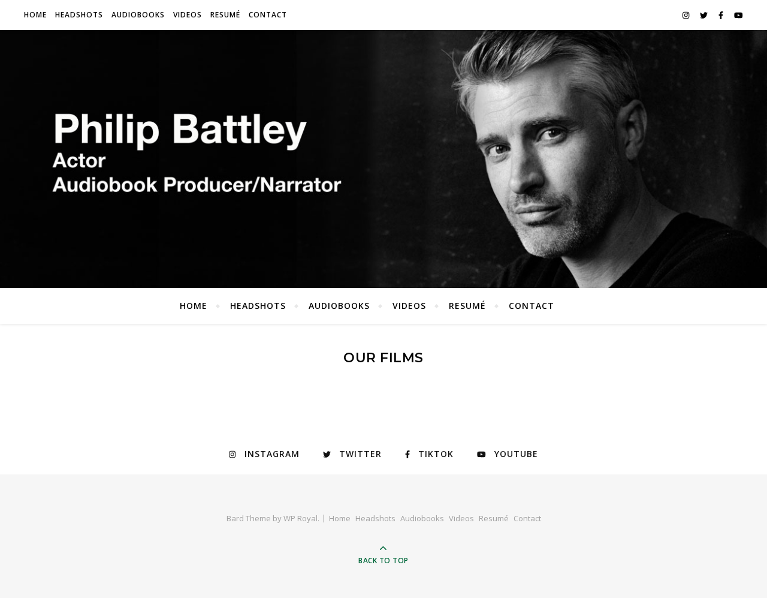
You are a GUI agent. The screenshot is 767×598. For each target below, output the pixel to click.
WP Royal (300, 518)
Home (35, 15)
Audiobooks (138, 15)
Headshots (79, 15)
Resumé (225, 15)
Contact (268, 15)
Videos (187, 15)
